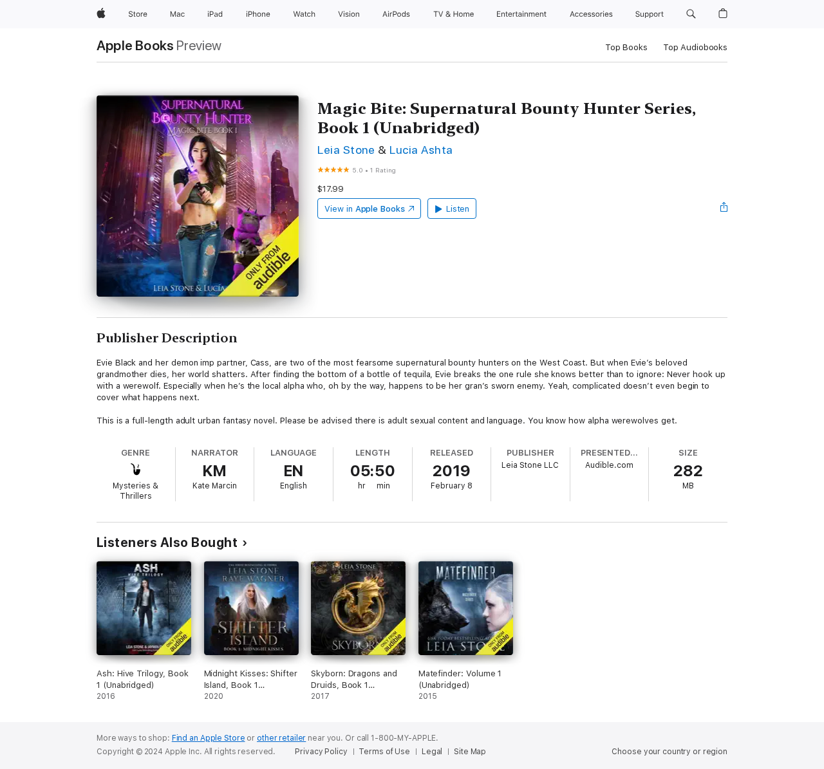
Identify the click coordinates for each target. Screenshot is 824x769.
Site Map (470, 751)
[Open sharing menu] (724, 208)
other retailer (281, 738)
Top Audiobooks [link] (695, 47)
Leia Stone (346, 149)
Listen (458, 209)
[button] (691, 14)
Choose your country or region (669, 751)
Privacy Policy (321, 751)
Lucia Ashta (421, 149)
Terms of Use (384, 751)
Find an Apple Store (208, 738)
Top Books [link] (626, 47)
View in (364, 209)
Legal (432, 751)
